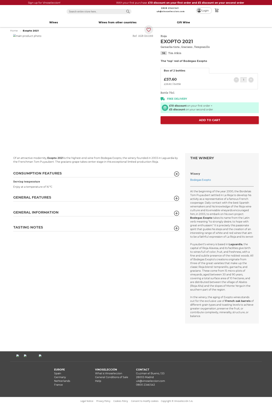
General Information (36, 212)
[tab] (185, 70)
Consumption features (37, 173)
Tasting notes (28, 227)
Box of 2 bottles (174, 70)
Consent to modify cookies (145, 400)
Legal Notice (86, 400)
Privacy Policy (103, 400)
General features (32, 198)
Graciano (186, 46)
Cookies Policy (120, 400)
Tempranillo (202, 46)
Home (14, 30)
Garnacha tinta (170, 46)
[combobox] (99, 11)
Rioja (164, 36)
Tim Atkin (174, 53)
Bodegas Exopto (200, 179)
